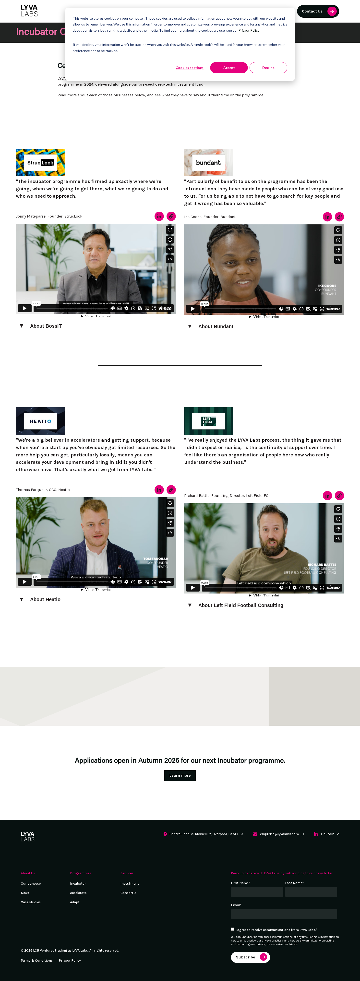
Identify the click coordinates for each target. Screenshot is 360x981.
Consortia (128, 893)
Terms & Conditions (37, 960)
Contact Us (312, 11)
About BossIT (46, 326)
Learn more (180, 775)
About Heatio (45, 599)
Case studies (31, 902)
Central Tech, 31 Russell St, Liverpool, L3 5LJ (203, 834)
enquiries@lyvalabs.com (279, 834)
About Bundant (215, 326)
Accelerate (78, 893)
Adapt (75, 902)
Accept (229, 67)
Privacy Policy (249, 30)
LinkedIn (327, 834)
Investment (129, 883)
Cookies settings (190, 67)
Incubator (78, 883)
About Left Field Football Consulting (240, 605)
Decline (268, 67)
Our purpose (31, 883)
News (25, 893)
